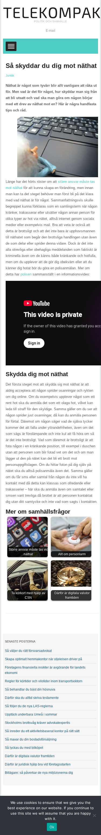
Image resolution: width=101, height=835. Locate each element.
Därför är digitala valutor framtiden (30, 756)
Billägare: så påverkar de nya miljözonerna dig (39, 773)
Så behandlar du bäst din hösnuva (30, 689)
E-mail (50, 30)
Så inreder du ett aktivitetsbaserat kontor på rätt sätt (42, 731)
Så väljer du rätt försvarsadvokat (28, 651)
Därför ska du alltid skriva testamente (32, 698)
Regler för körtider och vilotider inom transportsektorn (43, 681)
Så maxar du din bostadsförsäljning (31, 739)
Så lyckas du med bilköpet (24, 748)
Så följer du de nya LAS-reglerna (29, 706)
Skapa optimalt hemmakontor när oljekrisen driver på (43, 659)
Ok (52, 827)
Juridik (10, 75)
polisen (26, 274)
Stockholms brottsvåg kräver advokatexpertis (37, 723)
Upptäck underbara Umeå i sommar (31, 714)
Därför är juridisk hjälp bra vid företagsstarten (38, 764)
